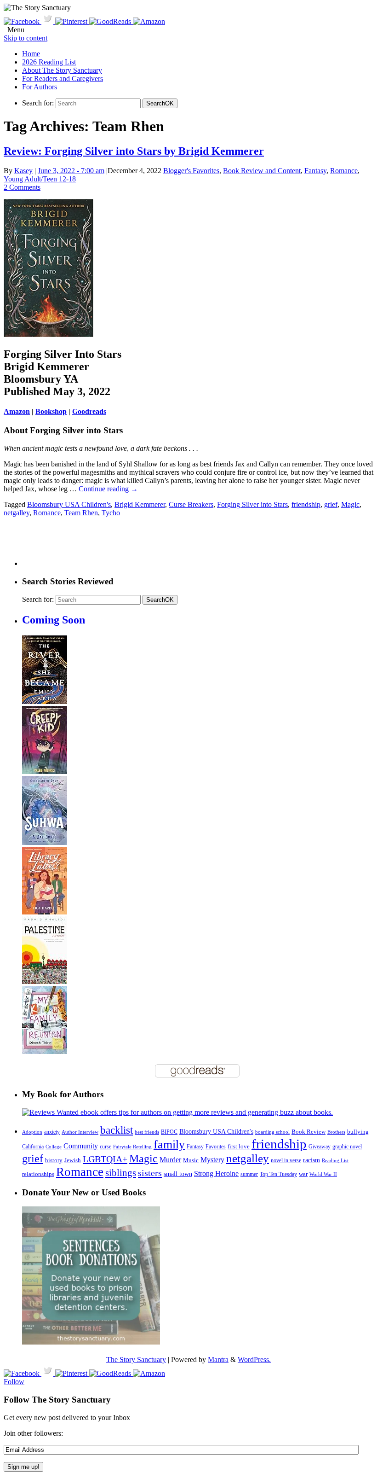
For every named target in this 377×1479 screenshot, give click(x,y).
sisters (150, 1173)
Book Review (308, 1132)
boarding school (272, 1132)
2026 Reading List (49, 62)
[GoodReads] (111, 21)
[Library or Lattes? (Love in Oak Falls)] (44, 912)
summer (249, 1174)
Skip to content (25, 38)
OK (160, 103)
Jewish (72, 1160)
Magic (350, 504)
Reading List (335, 1160)
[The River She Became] (44, 701)
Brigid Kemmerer (139, 504)
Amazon (17, 411)
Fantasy (315, 171)
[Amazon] (149, 21)
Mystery (212, 1160)
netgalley (16, 513)
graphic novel (347, 1147)
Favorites (216, 1146)
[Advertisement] (189, 545)
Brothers (336, 1132)
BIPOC (169, 1132)
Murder (170, 1160)
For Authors (39, 87)
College (54, 1146)
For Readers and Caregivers (62, 78)
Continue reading (108, 489)
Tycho (111, 513)
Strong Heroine (216, 1173)
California (33, 1146)
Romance (344, 171)
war (303, 1174)
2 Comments (22, 187)
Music (191, 1160)
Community (80, 1146)
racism (311, 1160)
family (169, 1144)
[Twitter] (48, 21)
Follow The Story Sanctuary (57, 1399)
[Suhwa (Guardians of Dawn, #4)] (44, 842)
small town (178, 1173)
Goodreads (89, 411)
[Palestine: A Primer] (44, 981)
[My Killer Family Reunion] (44, 1051)
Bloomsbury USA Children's (69, 504)
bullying (358, 1131)
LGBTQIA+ (105, 1159)
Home (31, 54)
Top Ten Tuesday (278, 1174)
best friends (147, 1132)
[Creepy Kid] (44, 771)
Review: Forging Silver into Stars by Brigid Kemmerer (134, 151)
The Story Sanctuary (136, 1359)
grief (330, 504)
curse (105, 1146)
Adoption (32, 1132)
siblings (120, 1172)
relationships (38, 1173)
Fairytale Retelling (132, 1146)
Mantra (218, 1359)
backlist (116, 1130)
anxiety (52, 1132)
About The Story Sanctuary (62, 70)
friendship (305, 504)
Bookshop (51, 411)
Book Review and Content (262, 171)
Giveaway (319, 1147)
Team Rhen (81, 513)
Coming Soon (53, 620)
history (54, 1160)
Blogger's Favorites (191, 171)
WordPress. (254, 1359)
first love (239, 1146)
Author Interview (80, 1132)
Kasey (23, 171)
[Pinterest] (72, 21)
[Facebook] (22, 21)
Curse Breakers (191, 504)
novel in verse (286, 1161)
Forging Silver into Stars (252, 504)
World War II (323, 1174)
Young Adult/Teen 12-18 (40, 179)
